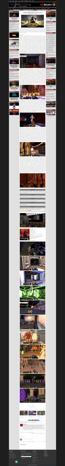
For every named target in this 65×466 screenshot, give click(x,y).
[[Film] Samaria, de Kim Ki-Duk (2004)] (24, 413)
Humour (26, 422)
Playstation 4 (32, 422)
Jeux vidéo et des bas (35, 457)
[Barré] (26, 441)
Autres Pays (24, 8)
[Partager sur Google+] (31, 420)
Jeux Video (34, 11)
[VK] (54, 8)
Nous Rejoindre (46, 455)
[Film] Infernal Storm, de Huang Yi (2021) (50, 18)
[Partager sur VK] (35, 420)
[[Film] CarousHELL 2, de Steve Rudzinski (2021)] (32, 413)
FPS (40, 421)
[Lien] (32, 441)
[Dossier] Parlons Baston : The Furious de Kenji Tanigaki (14, 88)
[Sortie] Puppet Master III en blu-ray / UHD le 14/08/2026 (51, 65)
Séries (27, 8)
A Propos (45, 453)
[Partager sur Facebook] (29, 420)
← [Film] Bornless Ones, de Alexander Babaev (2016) (27, 432)
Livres (39, 8)
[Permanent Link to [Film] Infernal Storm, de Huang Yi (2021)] (51, 14)
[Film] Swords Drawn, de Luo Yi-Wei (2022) (50, 91)
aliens (28, 421)
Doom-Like (30, 421)
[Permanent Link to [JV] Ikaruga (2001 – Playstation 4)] (14, 42)
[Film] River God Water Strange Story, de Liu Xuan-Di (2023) (50, 94)
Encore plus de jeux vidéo (13, 49)
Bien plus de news (48, 68)
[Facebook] (53, 8)
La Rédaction (45, 454)
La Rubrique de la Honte (43, 8)
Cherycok (11, 100)
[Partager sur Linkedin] (37, 420)
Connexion (11, 452)
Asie (15, 8)
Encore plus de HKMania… (49, 21)
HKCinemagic (48, 8)
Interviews (36, 8)
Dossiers (33, 8)
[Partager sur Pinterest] (32, 420)
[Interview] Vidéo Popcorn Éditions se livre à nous (14, 99)
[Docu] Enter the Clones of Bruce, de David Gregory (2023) (50, 52)
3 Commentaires (17, 100)
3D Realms (25, 421)
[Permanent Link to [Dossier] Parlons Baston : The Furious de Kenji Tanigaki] (14, 84)
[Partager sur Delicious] (38, 420)
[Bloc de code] (31, 441)
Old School (36, 11)
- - (14, 18)
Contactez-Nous (46, 452)
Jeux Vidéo (30, 8)
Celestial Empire (34, 452)
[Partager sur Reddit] (33, 420)
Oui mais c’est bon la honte (13, 69)
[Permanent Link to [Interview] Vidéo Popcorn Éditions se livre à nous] (14, 95)
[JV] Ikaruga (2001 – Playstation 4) (14, 46)
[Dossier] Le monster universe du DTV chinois (50, 99)
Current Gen (31, 11)
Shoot (35, 422)
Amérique (13, 8)
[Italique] (24, 441)
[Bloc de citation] (29, 441)
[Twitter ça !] (28, 420)
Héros (23, 422)
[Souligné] (25, 441)
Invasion (28, 422)
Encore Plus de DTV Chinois (49, 89)
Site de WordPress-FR (12, 457)
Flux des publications (12, 454)
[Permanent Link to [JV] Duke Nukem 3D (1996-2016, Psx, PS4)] (32, 21)
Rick (26, 424)
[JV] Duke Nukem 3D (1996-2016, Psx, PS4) (32, 12)
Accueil (10, 8)
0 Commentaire (53, 66)
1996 (23, 421)
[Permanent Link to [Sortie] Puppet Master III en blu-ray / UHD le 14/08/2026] (51, 61)
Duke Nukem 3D (38, 421)
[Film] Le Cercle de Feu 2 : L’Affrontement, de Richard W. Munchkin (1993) (14, 66)
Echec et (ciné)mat (34, 454)
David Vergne (12, 89)
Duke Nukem (34, 421)
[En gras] (23, 441)
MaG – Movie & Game (35, 460)
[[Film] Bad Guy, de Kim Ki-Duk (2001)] (41, 413)
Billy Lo (47, 54)
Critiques (29, 11)
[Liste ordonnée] (27, 441)
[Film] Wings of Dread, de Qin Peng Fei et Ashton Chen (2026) (50, 96)
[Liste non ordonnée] (28, 441)
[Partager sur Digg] (36, 420)
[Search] (55, 8)
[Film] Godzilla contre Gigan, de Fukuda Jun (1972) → (38, 433)
